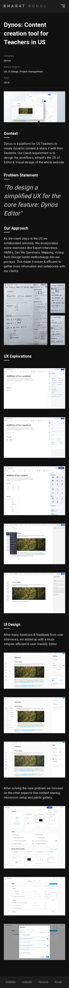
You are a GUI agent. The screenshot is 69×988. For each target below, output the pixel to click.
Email (58, 982)
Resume (43, 982)
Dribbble (11, 982)
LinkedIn (27, 982)
